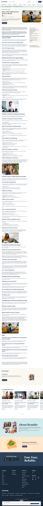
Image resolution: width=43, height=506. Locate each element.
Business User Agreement (10, 493)
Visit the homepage (21, 430)
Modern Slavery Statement (18, 495)
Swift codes (23, 474)
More (38, 4)
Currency (9, 4)
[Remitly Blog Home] (4, 2)
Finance (29, 4)
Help (33, 1)
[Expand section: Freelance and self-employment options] (39, 33)
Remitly (4, 31)
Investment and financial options (34, 37)
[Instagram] (38, 477)
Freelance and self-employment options (34, 34)
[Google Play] (15, 460)
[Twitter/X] (35, 477)
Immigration (14, 4)
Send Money (13, 472)
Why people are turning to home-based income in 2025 (34, 30)
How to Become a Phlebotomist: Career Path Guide (33, 403)
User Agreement (4, 493)
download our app (26, 430)
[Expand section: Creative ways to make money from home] (39, 35)
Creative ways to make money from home (34, 35)
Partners (23, 477)
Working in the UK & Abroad (36, 46)
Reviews (3, 482)
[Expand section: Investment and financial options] (39, 37)
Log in (36, 1)
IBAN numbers (24, 480)
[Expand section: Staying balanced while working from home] (39, 40)
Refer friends (23, 485)
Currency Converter (24, 482)
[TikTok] (35, 479)
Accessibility (7, 495)
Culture (20, 4)
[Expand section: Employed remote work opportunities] (39, 31)
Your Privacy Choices (30, 493)
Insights (23, 487)
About (3, 472)
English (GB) (28, 1)
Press (2, 477)
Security (3, 495)
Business (13, 1)
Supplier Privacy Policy (23, 493)
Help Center (35, 430)
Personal (10, 1)
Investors (3, 480)
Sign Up (40, 1)
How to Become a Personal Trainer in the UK (7, 403)
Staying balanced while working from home (34, 40)
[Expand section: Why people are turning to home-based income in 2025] (39, 30)
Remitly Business (14, 474)
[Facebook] (33, 477)
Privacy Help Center (37, 493)
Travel (24, 4)
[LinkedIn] (33, 479)
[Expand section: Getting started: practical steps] (39, 38)
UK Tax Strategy (12, 495)
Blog (2, 474)
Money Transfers (4, 4)
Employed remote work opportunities (32, 32)
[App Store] (7, 460)
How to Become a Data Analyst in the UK (20, 403)
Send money (24, 446)
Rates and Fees (24, 472)
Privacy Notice (17, 493)
